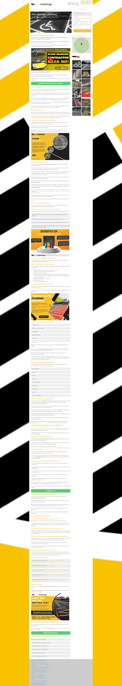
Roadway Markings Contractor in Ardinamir (40, 666)
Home (32, 9)
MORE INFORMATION (51, 633)
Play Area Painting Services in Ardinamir (40, 662)
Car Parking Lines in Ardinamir (38, 675)
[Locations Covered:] (30, 1)
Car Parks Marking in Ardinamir (38, 674)
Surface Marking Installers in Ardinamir (38, 660)
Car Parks (54, 9)
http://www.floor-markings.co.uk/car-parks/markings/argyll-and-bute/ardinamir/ (52, 191)
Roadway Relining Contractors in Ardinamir (40, 671)
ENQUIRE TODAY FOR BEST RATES (51, 83)
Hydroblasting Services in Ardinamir (38, 683)
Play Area (39, 9)
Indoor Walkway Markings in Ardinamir (39, 682)
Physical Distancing (83, 9)
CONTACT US (50, 491)
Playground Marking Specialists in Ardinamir (40, 664)
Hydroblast (69, 9)
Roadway (46, 9)
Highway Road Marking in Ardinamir (39, 670)
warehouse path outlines (43, 422)
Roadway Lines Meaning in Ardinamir (39, 669)
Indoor (61, 9)
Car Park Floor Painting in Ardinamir (39, 676)
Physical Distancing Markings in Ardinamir (39, 684)
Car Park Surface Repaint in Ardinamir (39, 678)
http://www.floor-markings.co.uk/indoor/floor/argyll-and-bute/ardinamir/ (45, 426)
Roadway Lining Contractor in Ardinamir (40, 668)
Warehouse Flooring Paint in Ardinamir (39, 680)
